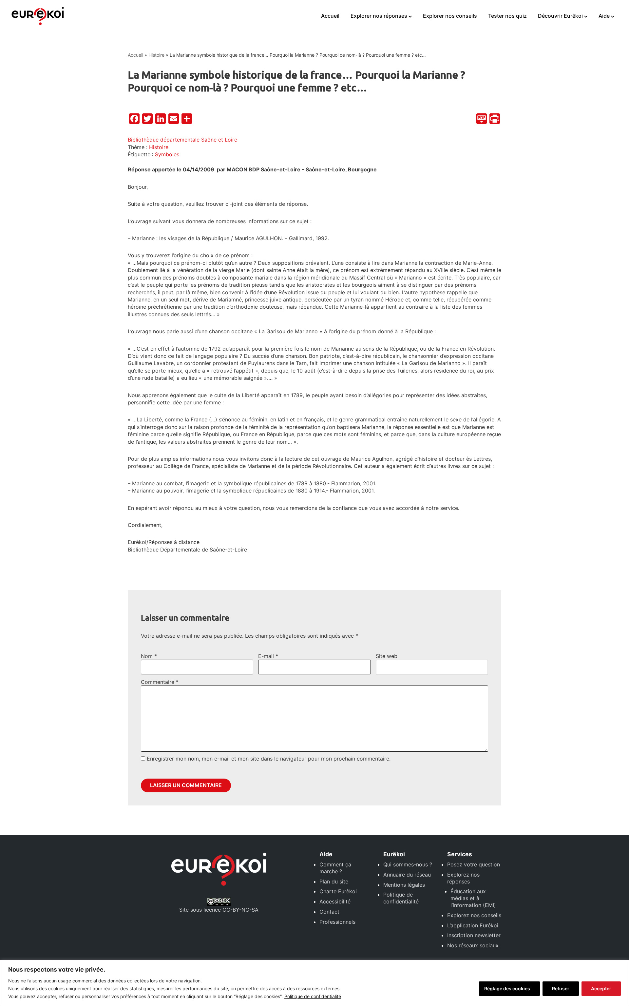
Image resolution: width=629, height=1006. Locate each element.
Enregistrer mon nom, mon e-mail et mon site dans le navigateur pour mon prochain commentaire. (269, 758)
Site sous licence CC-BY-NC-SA (218, 909)
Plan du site (333, 881)
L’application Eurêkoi (472, 925)
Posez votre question (473, 864)
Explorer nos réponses (379, 15)
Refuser (560, 988)
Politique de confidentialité (312, 996)
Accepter (601, 988)
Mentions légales (404, 884)
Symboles (167, 154)
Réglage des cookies (507, 988)
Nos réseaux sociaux (473, 945)
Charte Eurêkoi (338, 891)
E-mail (268, 656)
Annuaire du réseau (407, 874)
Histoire (156, 55)
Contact (329, 911)
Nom (149, 656)
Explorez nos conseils (474, 915)
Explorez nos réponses (463, 878)
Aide (604, 15)
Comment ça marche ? (335, 868)
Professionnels (337, 922)
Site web (386, 656)
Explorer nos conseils (450, 15)
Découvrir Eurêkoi (560, 15)
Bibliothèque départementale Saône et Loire (182, 139)
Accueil (330, 15)
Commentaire (160, 682)
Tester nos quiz (507, 15)
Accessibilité (335, 901)
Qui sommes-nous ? (407, 864)
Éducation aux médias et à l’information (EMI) (473, 898)
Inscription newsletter (474, 935)
